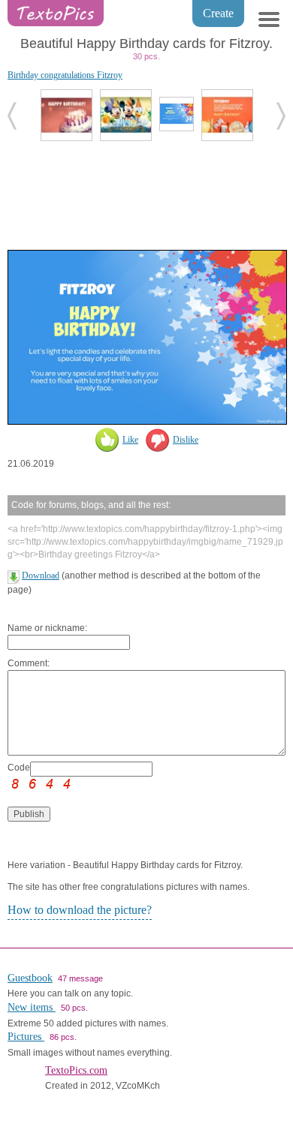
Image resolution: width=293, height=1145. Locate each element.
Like (130, 439)
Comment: (29, 663)
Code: (19, 767)
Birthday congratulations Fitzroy (65, 75)
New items (32, 1007)
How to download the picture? (80, 909)
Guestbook (30, 978)
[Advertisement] (146, 193)
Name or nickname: (47, 628)
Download (40, 575)
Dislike (185, 439)
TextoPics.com (76, 1070)
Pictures (26, 1036)
